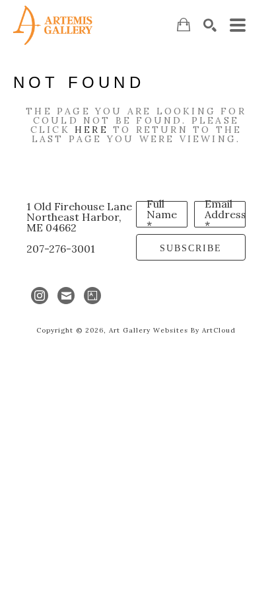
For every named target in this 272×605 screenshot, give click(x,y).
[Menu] (238, 25)
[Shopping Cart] (183, 24)
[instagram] (39, 295)
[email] (66, 295)
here (91, 130)
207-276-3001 (60, 248)
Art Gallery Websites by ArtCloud (172, 330)
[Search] (210, 25)
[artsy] (92, 295)
